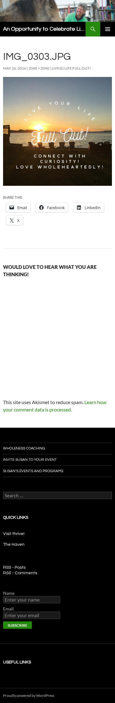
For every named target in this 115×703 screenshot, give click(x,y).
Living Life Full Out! (71, 68)
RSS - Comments (20, 573)
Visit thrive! (14, 534)
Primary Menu (107, 29)
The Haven (14, 544)
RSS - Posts (14, 567)
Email (8, 608)
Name (8, 593)
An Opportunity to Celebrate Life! (44, 29)
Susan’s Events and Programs (33, 471)
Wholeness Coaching (24, 448)
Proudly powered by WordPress (28, 695)
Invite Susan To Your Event (30, 460)
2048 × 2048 (39, 68)
